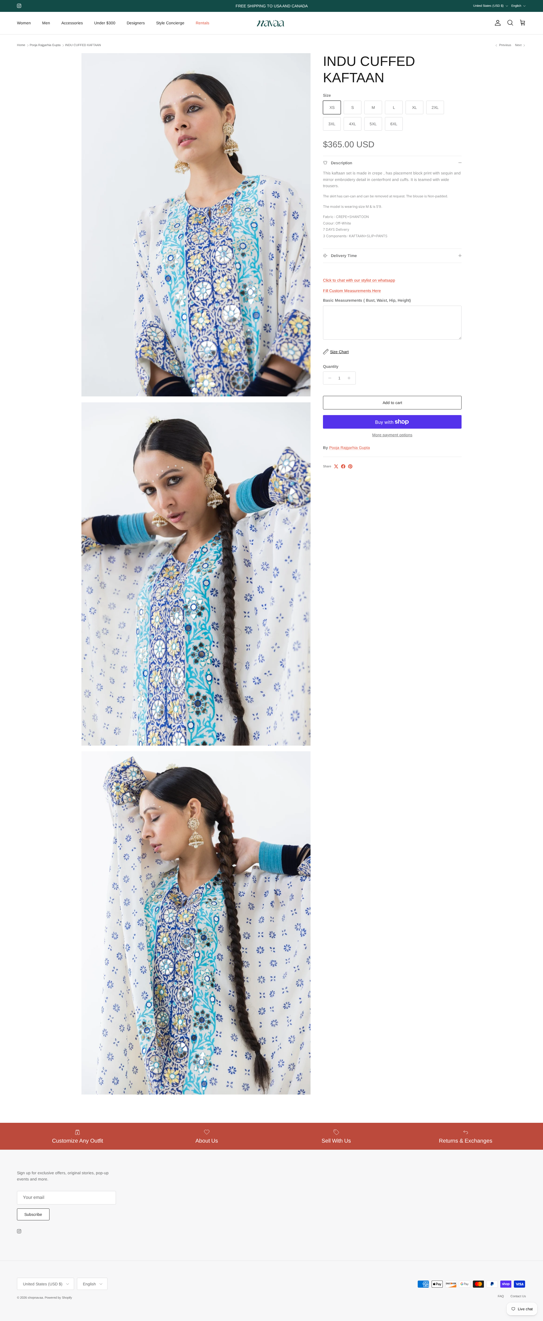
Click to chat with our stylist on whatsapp (359, 280)
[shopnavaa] (271, 23)
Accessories (72, 23)
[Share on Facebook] (343, 466)
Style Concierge (170, 23)
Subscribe (33, 1214)
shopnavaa (35, 1297)
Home (21, 45)
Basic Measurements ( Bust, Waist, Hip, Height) (367, 300)
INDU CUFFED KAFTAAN (83, 45)
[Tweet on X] (336, 466)
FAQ (501, 1296)
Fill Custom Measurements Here (352, 290)
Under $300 (104, 23)
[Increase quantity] (350, 378)
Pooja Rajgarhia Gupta (45, 45)
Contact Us (518, 1296)
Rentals (202, 23)
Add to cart (392, 402)
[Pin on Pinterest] (350, 466)
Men (46, 23)
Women (24, 23)
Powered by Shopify (58, 1297)
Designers (136, 23)
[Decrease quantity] (328, 378)
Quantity (331, 366)
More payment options (392, 435)
